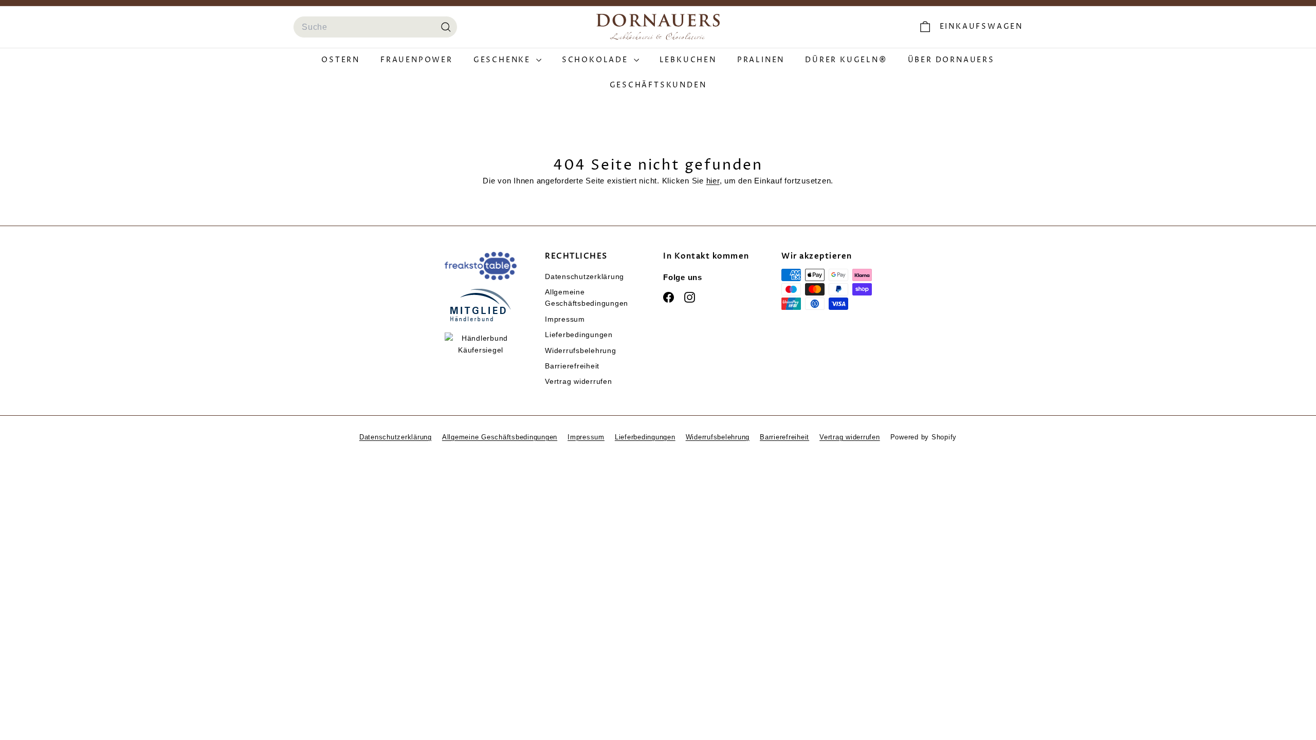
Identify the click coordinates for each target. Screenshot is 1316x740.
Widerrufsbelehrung (580, 350)
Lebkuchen (688, 60)
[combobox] (375, 27)
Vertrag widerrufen (578, 381)
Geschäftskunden (658, 85)
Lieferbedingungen (579, 334)
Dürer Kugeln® (846, 60)
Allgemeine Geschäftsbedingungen (586, 297)
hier (713, 180)
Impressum (565, 319)
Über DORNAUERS (951, 60)
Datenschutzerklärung (584, 276)
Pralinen (760, 60)
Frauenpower (416, 60)
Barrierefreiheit (572, 366)
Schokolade (596, 60)
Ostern (340, 60)
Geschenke (503, 60)
